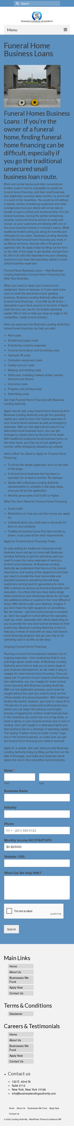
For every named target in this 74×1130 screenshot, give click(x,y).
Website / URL (14, 857)
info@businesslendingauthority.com (34, 1093)
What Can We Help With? (22, 873)
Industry (10, 807)
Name (9, 771)
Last (41, 783)
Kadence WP (55, 1119)
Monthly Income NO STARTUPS (28, 840)
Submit (11, 929)
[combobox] (8, 830)
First (6, 783)
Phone (9, 824)
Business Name (16, 791)
